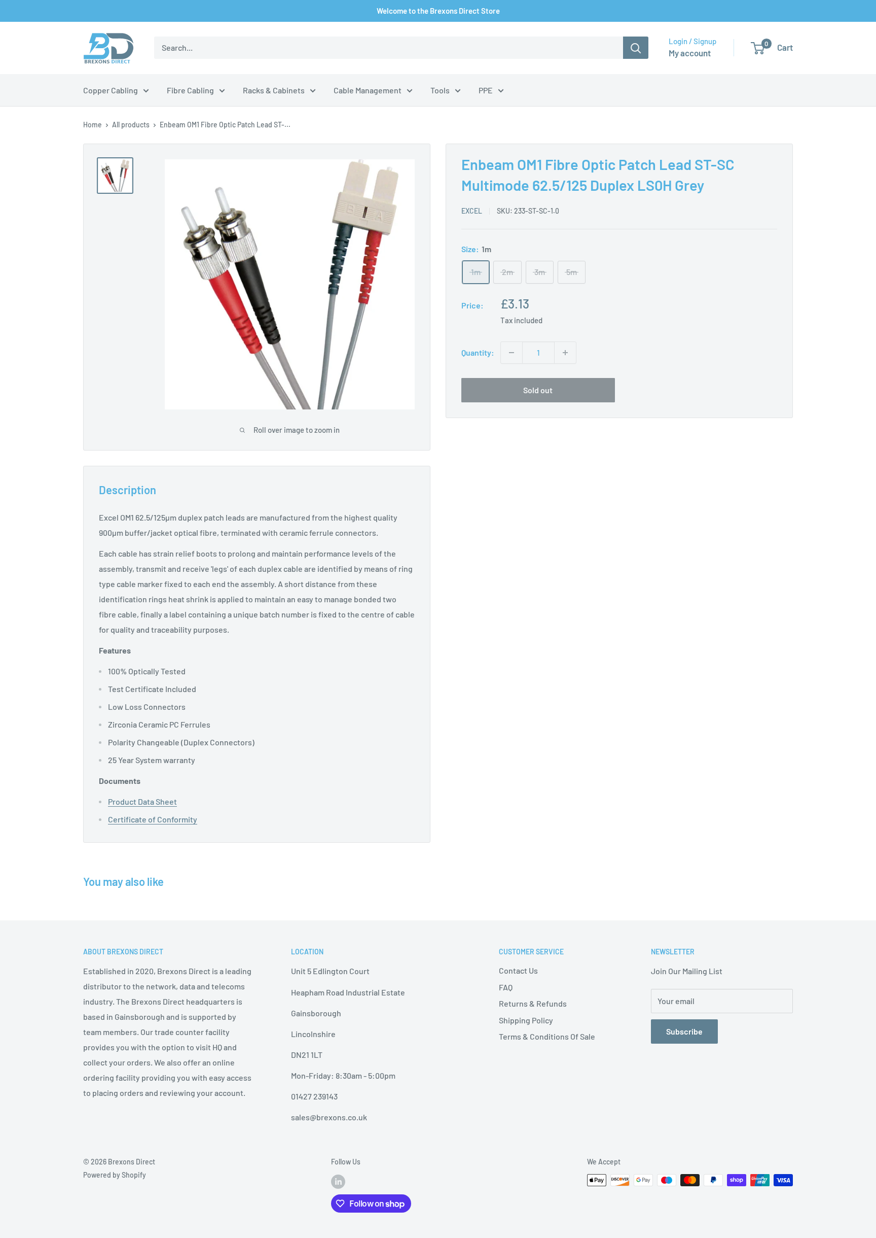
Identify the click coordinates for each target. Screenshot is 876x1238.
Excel (471, 211)
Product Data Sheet (142, 801)
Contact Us (518, 970)
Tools (440, 90)
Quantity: (477, 352)
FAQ (506, 987)
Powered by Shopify (114, 1175)
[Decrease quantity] (511, 352)
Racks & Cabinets (274, 90)
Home (92, 124)
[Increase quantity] (565, 352)
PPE (486, 90)
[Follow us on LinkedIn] (338, 1181)
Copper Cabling (110, 90)
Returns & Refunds (533, 1003)
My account (690, 53)
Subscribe (684, 1031)
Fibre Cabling (190, 90)
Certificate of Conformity (152, 819)
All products (131, 124)
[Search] (635, 48)
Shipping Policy (526, 1020)
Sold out (538, 390)
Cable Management (368, 90)
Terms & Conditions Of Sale (547, 1036)
